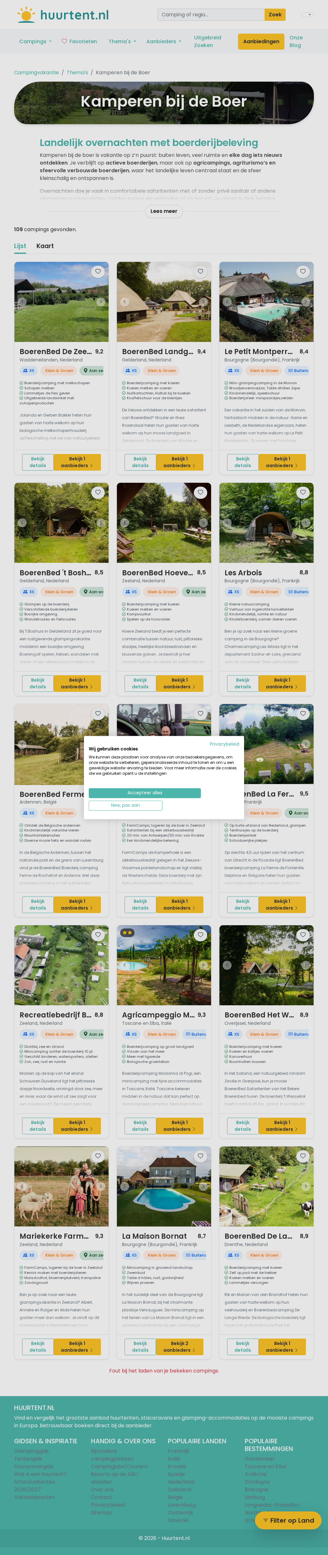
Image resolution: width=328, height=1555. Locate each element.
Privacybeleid (224, 744)
